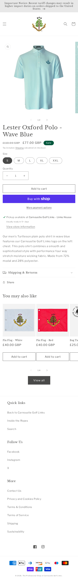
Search (11, 428)
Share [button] (10, 282)
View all (39, 380)
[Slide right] (47, 120)
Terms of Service (18, 515)
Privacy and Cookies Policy (24, 498)
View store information (20, 226)
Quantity (8, 168)
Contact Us (14, 490)
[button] (5, 24)
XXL (55, 160)
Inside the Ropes (17, 420)
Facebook (13, 451)
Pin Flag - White (12, 340)
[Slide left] (31, 120)
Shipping (19, 148)
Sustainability (15, 531)
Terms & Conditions (19, 506)
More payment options (39, 207)
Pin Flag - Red (44, 340)
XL (42, 160)
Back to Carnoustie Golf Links (26, 412)
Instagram (13, 459)
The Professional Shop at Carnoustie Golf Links (42, 576)
